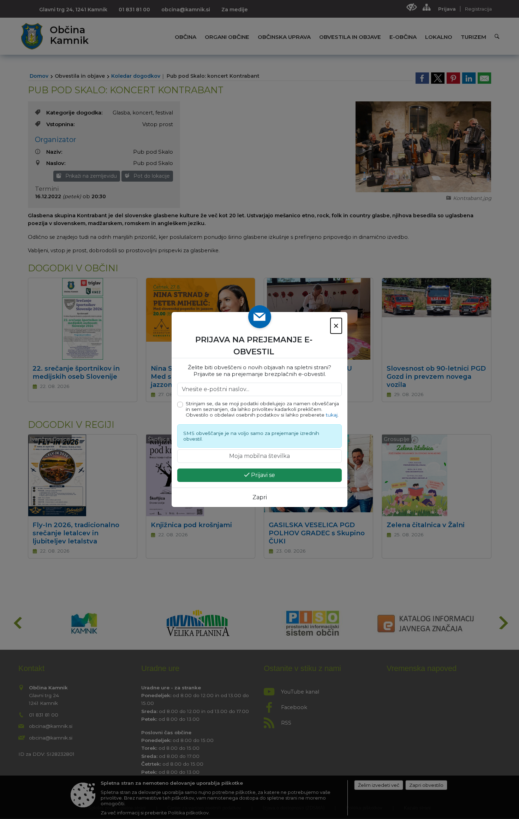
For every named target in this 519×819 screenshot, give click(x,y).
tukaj (332, 415)
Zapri (259, 497)
